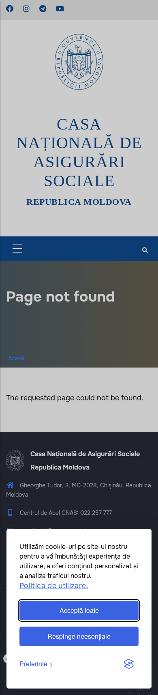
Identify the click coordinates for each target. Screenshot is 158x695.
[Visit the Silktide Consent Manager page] (129, 664)
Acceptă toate (79, 610)
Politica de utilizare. (53, 585)
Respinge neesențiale (79, 636)
